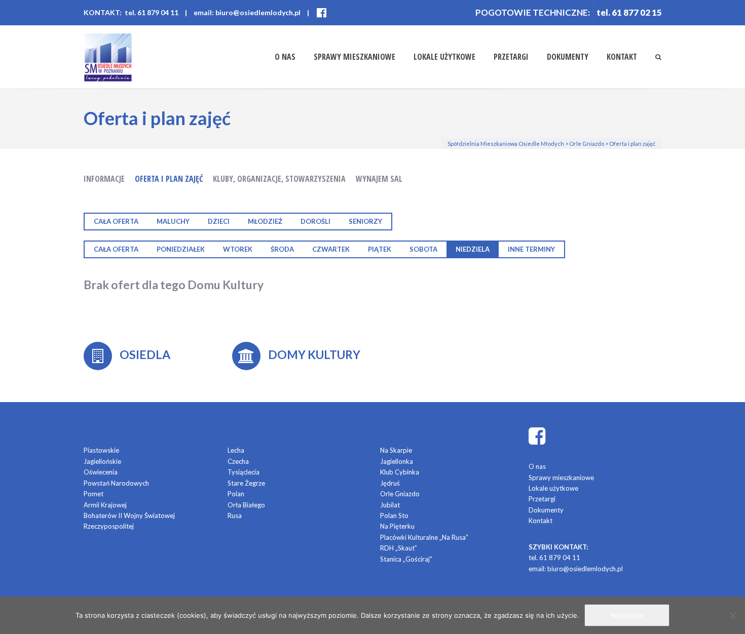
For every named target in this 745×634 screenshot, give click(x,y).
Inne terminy (531, 249)
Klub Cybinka (399, 472)
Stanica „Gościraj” (406, 559)
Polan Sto (394, 515)
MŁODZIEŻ (265, 221)
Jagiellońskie (102, 461)
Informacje (104, 178)
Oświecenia (101, 472)
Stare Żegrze (246, 483)
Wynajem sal (379, 178)
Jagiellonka (396, 461)
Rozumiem (627, 615)
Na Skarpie (396, 450)
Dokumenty (567, 56)
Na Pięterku (397, 526)
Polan (236, 494)
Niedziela (473, 249)
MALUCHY (173, 221)
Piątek (379, 249)
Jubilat (390, 505)
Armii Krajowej (105, 505)
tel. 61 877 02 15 (629, 12)
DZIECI (219, 221)
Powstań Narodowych (116, 483)
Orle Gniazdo (400, 494)
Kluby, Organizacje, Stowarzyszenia (279, 178)
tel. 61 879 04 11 (554, 557)
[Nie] (732, 615)
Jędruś (390, 483)
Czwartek (331, 249)
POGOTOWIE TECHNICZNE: (532, 12)
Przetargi (511, 56)
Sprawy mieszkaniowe (354, 56)
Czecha (238, 461)
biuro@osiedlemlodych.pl (585, 569)
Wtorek (237, 249)
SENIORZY (365, 221)
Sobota (423, 249)
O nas (285, 56)
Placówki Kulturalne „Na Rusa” (424, 537)
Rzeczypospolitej (109, 526)
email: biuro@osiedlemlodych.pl (247, 12)
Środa (282, 249)
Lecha (236, 450)
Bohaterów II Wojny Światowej (129, 515)
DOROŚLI (315, 221)
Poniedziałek (181, 249)
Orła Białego (246, 505)
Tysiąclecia (243, 472)
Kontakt (622, 56)
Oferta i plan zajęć (169, 178)
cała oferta (116, 221)
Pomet (93, 494)
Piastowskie (101, 450)
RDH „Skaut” (398, 548)
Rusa (235, 515)
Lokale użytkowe (444, 56)
